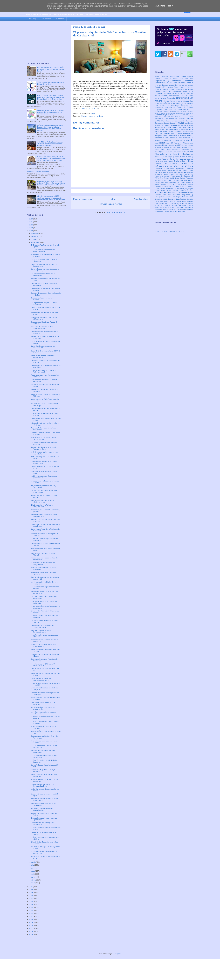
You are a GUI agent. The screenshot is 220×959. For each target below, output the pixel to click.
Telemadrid (173, 205)
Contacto (60, 19)
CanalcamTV (161, 87)
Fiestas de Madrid (162, 127)
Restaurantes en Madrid (184, 192)
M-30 (183, 141)
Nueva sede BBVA (161, 161)
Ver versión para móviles (111, 204)
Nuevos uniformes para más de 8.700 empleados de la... (44, 515)
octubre (34, 239)
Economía (159, 109)
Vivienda (100, 116)
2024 (31, 225)
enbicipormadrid (172, 119)
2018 (31, 896)
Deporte (185, 105)
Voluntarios (165, 211)
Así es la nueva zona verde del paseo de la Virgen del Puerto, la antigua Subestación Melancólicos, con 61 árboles (51, 128)
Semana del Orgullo (174, 197)
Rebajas (190, 186)
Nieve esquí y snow (171, 157)
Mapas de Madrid (161, 145)
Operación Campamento (165, 169)
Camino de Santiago (186, 85)
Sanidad (177, 195)
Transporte (182, 205)
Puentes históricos (169, 186)
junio (33, 868)
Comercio (171, 98)
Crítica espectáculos (163, 103)
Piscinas (176, 180)
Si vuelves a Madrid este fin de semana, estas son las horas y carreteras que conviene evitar (51, 112)
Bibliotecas (182, 83)
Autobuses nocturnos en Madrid (38, 172)
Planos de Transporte (169, 182)
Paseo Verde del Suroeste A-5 (182, 176)
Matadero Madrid (174, 145)
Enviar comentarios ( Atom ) (116, 212)
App (182, 79)
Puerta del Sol (182, 186)
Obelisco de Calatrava (168, 164)
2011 (31, 916)
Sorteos (166, 201)
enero (33, 883)
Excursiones (159, 123)
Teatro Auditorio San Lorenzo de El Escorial (174, 202)
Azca (175, 83)
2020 (31, 890)
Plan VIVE (184, 180)
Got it (170, 6)
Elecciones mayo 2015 (178, 115)
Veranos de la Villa (170, 209)
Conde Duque (170, 101)
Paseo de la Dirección (163, 176)
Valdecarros (159, 209)
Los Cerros (176, 140)
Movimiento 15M (187, 149)
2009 (31, 922)
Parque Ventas (168, 172)
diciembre (34, 233)
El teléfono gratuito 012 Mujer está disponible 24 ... (42, 823)
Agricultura (159, 79)
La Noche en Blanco (170, 138)
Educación (168, 109)
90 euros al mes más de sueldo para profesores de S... (43, 645)
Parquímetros (179, 172)
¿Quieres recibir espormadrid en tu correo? (170, 231)
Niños (183, 157)
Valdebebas (189, 207)
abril (32, 874)
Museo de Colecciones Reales (176, 152)
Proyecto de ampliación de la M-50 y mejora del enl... (43, 486)
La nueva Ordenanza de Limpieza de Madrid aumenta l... (43, 371)
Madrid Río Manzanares (183, 143)
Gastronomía (188, 132)
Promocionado (182, 184)
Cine (182, 95)
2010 (31, 919)
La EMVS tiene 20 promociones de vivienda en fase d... (43, 250)
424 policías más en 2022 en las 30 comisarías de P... (43, 665)
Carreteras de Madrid (183, 87)
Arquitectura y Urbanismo (170, 81)
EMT (164, 119)
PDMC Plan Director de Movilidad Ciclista (170, 178)
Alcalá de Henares (172, 78)
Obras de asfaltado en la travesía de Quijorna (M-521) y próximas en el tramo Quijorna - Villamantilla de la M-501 (51, 183)
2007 (31, 928)
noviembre (35, 236)
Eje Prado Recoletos (183, 109)
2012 (31, 913)
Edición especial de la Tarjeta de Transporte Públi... (42, 506)
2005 (31, 934)
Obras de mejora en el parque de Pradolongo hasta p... (42, 626)
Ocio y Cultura (183, 166)
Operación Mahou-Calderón (164, 170)
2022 (31, 231)
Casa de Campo (162, 89)
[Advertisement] (46, 42)
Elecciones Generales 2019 (167, 113)
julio (32, 865)
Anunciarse (46, 19)
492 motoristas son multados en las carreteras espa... (43, 275)
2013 (31, 910)
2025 (31, 222)
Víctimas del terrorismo (185, 209)
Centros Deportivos (164, 91)
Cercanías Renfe (180, 91)
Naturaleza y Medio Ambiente (174, 154)
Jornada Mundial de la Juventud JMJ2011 (178, 136)
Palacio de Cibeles (180, 171)
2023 (31, 228)
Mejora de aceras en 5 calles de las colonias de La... (43, 356)
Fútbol (171, 132)
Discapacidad (160, 107)
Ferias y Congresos (172, 125)
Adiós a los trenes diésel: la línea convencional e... (42, 809)
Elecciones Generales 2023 (184, 113)
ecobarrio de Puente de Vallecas (179, 107)
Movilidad (177, 149)
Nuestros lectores (186, 159)
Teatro (179, 201)
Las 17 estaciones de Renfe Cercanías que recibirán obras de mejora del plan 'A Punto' (51, 69)
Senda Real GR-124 (161, 199)
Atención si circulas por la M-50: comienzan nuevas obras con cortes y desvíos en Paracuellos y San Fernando (51, 198)
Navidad (159, 157)
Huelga (174, 134)
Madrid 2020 (169, 143)
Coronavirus (188, 101)
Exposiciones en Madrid (174, 123)
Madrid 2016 (159, 143)
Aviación (169, 83)
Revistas (159, 195)
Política (172, 184)
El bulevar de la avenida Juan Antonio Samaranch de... (44, 462)
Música (190, 152)
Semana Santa (187, 197)
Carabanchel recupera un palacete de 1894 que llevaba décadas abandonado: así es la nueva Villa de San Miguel (51, 158)
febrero (33, 880)
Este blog (32, 19)
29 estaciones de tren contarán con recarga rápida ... (43, 563)
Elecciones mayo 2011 (163, 115)
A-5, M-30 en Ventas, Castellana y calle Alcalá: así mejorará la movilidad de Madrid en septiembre (50, 144)
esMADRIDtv (160, 121)
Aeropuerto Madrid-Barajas (181, 76)
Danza (163, 105)
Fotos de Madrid (162, 132)
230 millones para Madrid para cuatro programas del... (44, 491)
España (170, 121)
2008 (31, 925)
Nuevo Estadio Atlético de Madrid (180, 161)
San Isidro (168, 195)
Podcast (164, 184)
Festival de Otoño (187, 125)
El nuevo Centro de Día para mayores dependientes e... (44, 819)
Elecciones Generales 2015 (171, 111)
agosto (33, 862)
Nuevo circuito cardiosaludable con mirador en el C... (43, 347)
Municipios (160, 152)
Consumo (179, 101)
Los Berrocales (166, 140)
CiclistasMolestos (174, 95)
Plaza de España (183, 182)
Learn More (160, 6)
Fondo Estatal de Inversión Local (181, 127)
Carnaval (170, 87)
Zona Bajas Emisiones (177, 211)
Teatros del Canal (162, 205)
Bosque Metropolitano (170, 85)
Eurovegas (189, 121)
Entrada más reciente (82, 199)
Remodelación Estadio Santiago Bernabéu (171, 190)
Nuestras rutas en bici (170, 159)
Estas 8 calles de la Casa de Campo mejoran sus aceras (43, 438)
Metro (190, 147)
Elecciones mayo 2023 (186, 117)
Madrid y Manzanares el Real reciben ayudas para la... (44, 477)
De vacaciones (174, 105)
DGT (191, 105)
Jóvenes (84, 116)
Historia (167, 134)
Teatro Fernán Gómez (185, 203)
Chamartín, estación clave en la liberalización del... (41, 631)
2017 (31, 898)
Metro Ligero (161, 150)
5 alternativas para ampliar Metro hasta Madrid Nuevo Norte (50, 83)
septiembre (35, 242)
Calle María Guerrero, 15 (89, 108)
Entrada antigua (141, 199)
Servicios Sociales (175, 199)
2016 (31, 902)
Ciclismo (164, 95)
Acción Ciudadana (162, 76)
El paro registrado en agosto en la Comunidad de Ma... (42, 785)
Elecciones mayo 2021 (171, 117)
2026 (31, 219)
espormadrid (180, 121)
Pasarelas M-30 (169, 174)
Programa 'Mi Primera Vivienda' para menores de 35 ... (43, 429)
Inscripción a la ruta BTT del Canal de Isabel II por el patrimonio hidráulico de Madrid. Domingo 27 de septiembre (50, 97)
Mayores (92, 116)
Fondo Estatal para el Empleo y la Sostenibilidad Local (174, 129)
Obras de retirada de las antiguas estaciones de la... (42, 501)
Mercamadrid (183, 147)
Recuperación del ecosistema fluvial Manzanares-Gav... (43, 448)
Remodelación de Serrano (183, 188)
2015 (31, 904)
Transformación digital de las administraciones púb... (41, 679)
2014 (31, 907)
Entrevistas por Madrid (185, 119)
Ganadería (178, 132)
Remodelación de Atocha (164, 188)
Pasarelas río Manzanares (184, 174)
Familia (187, 123)
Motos (170, 150)
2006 (31, 931)
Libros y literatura (184, 138)
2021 (31, 887)
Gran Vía (159, 134)
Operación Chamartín (184, 169)
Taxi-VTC (172, 201)
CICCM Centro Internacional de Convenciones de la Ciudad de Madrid (174, 93)
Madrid (189, 140)
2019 (31, 892)
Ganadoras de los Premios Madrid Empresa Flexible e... (42, 328)
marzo (33, 877)
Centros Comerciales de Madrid (181, 89)
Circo (186, 95)
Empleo (158, 119)
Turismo (181, 207)
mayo (33, 871)
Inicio (113, 199)
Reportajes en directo (167, 192)
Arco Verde (189, 78)
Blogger (117, 954)
